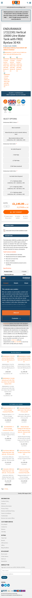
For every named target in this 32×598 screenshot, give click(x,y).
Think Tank (3, 538)
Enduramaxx (6, 323)
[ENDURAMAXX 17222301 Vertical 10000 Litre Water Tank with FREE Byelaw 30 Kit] (16, 53)
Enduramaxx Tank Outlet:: (9, 144)
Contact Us (4, 527)
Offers (3, 545)
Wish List (3, 559)
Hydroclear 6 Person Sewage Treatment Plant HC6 (24, 458)
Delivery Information (6, 506)
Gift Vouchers (4, 543)
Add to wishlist (18, 217)
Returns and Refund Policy (8, 511)
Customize (15, 318)
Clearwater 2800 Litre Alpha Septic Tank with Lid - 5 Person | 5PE (24, 416)
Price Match (4, 524)
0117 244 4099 (17, 342)
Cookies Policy (5, 501)
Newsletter (4, 561)
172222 (6, 489)
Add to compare (25, 217)
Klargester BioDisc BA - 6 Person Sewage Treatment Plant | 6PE (24, 477)
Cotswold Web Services (17, 595)
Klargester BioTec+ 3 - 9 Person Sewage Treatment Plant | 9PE (8, 416)
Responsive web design (6, 595)
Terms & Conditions (6, 513)
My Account (4, 554)
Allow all (16, 312)
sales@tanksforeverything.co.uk (16, 7)
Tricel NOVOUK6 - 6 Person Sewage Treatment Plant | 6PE (8, 434)
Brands (3, 540)
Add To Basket (17, 212)
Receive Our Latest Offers (8, 518)
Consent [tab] (5, 283)
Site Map (3, 531)
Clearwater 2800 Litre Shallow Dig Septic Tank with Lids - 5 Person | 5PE (8, 477)
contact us (14, 340)
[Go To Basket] (30, 3)
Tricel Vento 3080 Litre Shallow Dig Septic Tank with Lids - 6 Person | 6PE (8, 458)
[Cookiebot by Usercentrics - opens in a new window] (23, 278)
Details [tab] (16, 283)
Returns (3, 529)
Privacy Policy (4, 508)
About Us (3, 503)
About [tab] (26, 283)
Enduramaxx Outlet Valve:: (10, 171)
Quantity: (5, 203)
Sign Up (4, 577)
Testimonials (4, 516)
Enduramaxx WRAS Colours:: (10, 122)
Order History (4, 556)
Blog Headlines (5, 547)
